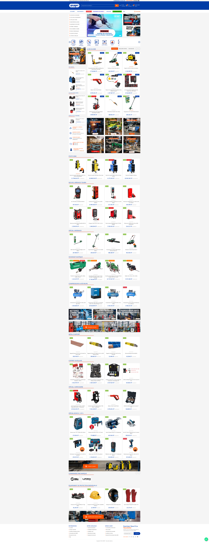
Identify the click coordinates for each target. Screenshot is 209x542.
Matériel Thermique (74, 26)
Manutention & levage (74, 22)
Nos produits (81, 11)
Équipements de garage (98, 11)
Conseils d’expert (92, 466)
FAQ (124, 11)
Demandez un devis (92, 327)
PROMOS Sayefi (117, 11)
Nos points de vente (72, 535)
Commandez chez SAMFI (73, 533)
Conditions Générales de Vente (74, 531)
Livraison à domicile (72, 529)
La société (72, 11)
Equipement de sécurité (74, 24)
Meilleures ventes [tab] (123, 48)
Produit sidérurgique (74, 31)
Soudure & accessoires (74, 15)
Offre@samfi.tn (75, 139)
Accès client (138, 11)
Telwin (88, 11)
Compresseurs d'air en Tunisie (95, 516)
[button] (81, 11)
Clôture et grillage (74, 35)
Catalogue (108, 11)
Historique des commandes (110, 531)
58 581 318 (76, 143)
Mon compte (108, 529)
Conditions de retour (109, 533)
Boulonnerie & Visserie (74, 28)
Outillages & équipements (75, 17)
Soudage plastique (74, 33)
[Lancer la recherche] (117, 5)
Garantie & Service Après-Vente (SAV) (112, 535)
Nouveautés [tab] (131, 48)
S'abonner (137, 533)
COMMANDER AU (119, 0)
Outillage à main (73, 19)
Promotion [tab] (114, 48)
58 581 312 (76, 144)
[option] (73, 42)
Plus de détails (91, 35)
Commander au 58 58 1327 (110, 527)
